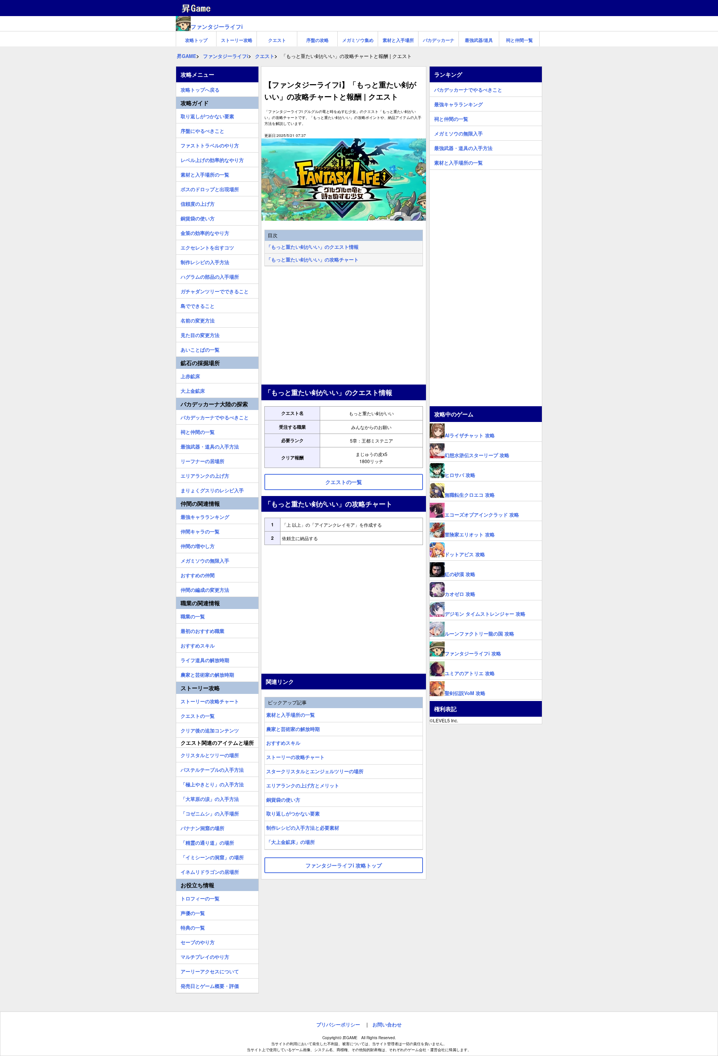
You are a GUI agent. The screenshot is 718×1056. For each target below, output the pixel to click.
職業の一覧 (193, 615)
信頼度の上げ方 (198, 202)
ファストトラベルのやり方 (210, 144)
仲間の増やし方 (198, 545)
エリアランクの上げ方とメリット (302, 785)
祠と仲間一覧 (519, 40)
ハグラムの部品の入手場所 (210, 275)
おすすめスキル (283, 742)
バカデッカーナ (438, 40)
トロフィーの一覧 (200, 897)
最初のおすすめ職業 (202, 630)
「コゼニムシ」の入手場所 (210, 812)
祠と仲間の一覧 (198, 431)
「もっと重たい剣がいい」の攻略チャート (312, 259)
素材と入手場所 (398, 40)
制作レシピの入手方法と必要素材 (302, 827)
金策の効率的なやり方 (205, 232)
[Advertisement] (343, 326)
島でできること (198, 304)
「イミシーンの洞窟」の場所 (212, 856)
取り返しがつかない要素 (293, 813)
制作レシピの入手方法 (205, 261)
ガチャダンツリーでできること (215, 290)
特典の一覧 (193, 926)
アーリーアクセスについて (210, 970)
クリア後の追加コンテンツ (210, 729)
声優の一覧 (193, 912)
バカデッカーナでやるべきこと (215, 416)
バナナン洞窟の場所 (202, 827)
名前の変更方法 (198, 319)
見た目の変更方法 (200, 334)
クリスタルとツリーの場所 (210, 754)
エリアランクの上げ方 (205, 474)
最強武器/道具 (479, 40)
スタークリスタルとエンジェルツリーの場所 (314, 771)
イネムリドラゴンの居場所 (210, 870)
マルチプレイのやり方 (205, 955)
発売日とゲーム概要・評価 (210, 985)
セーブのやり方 (198, 941)
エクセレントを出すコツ (207, 246)
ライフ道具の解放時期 (205, 659)
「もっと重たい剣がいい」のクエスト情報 (312, 246)
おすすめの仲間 (198, 574)
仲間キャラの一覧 (200, 530)
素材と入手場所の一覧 (290, 714)
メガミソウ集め (358, 40)
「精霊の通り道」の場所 (207, 841)
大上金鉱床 (193, 389)
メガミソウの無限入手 (205, 559)
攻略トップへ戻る (200, 88)
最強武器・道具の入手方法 (210, 445)
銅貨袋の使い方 (283, 799)
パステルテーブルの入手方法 (212, 768)
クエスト (277, 40)
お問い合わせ (387, 1024)
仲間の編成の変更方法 (205, 588)
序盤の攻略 (317, 40)
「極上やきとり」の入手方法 (212, 783)
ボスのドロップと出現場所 (210, 188)
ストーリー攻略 (236, 40)
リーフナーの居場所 (202, 460)
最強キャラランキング (205, 515)
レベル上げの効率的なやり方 (212, 159)
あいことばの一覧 (200, 348)
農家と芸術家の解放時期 (293, 728)
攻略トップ (196, 40)
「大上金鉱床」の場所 (290, 841)
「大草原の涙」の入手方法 (210, 798)
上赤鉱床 (190, 375)
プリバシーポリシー (338, 1024)
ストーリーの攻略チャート (295, 756)
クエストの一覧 (198, 714)
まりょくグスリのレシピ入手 (212, 489)
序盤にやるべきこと (202, 129)
